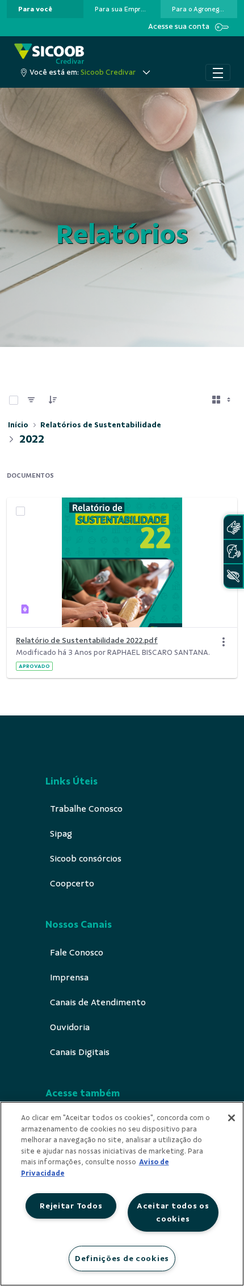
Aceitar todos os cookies (173, 1212)
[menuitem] (35, 9)
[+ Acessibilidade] (233, 576)
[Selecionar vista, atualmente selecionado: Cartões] (222, 400)
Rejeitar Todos (71, 1205)
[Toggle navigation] (217, 72)
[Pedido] (53, 400)
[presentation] (45, 9)
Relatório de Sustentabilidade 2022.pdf (87, 640)
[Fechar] (231, 1117)
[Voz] (233, 551)
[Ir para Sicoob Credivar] (49, 53)
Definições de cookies (122, 1258)
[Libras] (233, 527)
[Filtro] (31, 400)
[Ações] (223, 642)
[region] (122, 1193)
